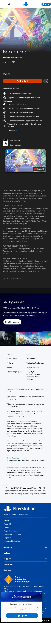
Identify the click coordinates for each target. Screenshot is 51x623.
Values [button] (7, 553)
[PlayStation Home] (25, 4)
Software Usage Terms (42, 611)
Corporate (7, 538)
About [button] (7, 520)
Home (6, 514)
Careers (7, 527)
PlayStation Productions (12, 534)
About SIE (7, 524)
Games (13, 514)
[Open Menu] (3, 4)
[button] (25, 160)
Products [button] (8, 547)
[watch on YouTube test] (38, 169)
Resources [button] (8, 564)
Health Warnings (13, 458)
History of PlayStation (12, 541)
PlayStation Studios (11, 531)
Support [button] (7, 558)
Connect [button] (7, 570)
